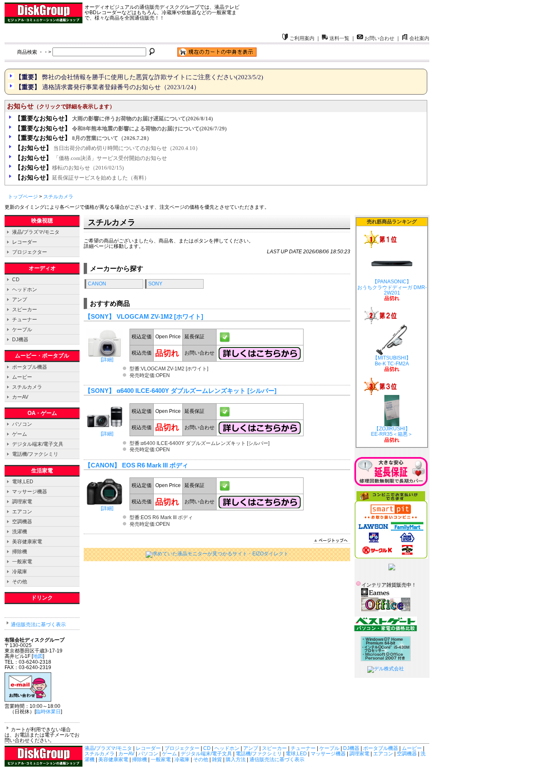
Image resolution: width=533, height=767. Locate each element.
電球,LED (22, 482)
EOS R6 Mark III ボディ (155, 465)
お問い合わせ (379, 38)
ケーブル (22, 329)
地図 (38, 656)
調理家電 (22, 502)
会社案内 (419, 38)
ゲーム (19, 434)
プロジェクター (29, 252)
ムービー (22, 377)
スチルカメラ (58, 197)
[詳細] (104, 359)
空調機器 (22, 522)
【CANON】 (102, 465)
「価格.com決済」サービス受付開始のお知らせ (91, 158)
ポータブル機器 (29, 367)
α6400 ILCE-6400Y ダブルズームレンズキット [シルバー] (196, 390)
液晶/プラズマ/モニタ (36, 232)
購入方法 (236, 759)
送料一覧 (339, 38)
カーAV (20, 397)
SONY (155, 284)
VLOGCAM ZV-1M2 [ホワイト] (160, 316)
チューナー (24, 319)
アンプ (19, 299)
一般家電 (22, 562)
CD (16, 279)
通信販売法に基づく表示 (38, 624)
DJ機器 (20, 339)
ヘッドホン (24, 289)
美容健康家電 (27, 542)
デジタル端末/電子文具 (37, 444)
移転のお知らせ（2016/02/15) (69, 168)
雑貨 (217, 759)
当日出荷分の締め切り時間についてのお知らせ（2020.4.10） (108, 148)
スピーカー (24, 309)
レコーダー (24, 242)
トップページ (23, 197)
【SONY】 (100, 316)
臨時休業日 (48, 712)
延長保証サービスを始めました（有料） (82, 178)
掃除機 (19, 552)
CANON (97, 284)
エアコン (22, 512)
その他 (19, 582)
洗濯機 (19, 532)
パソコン (22, 424)
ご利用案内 (301, 38)
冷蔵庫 (19, 572)
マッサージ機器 (29, 492)
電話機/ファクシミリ (35, 454)
